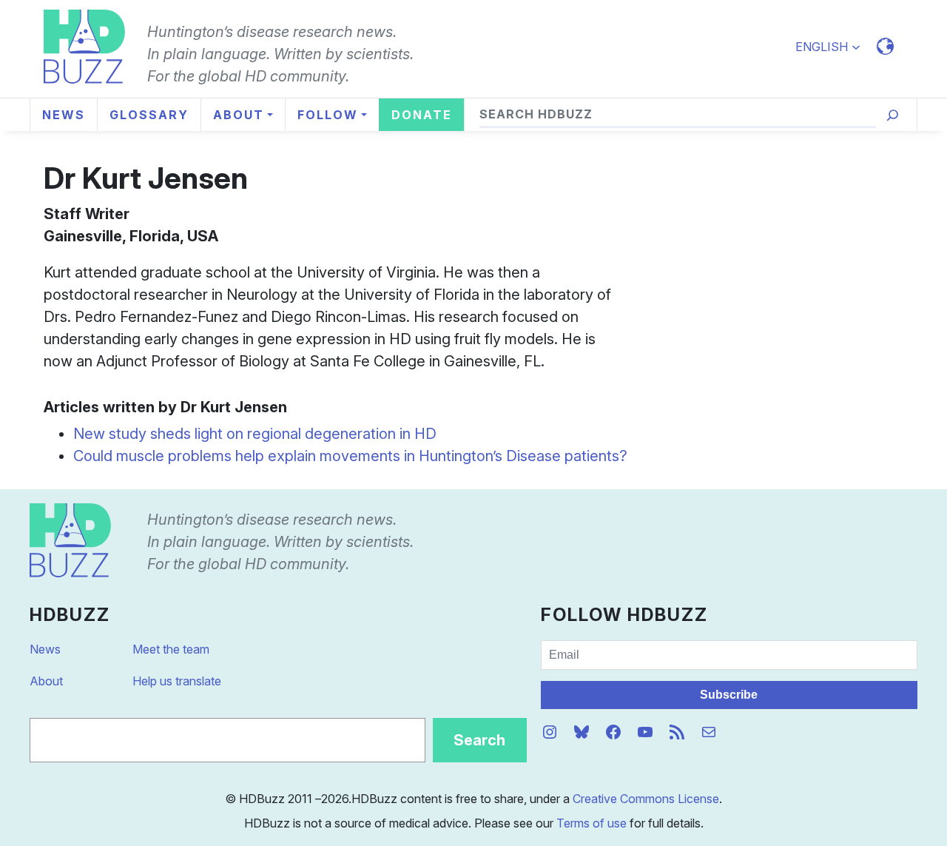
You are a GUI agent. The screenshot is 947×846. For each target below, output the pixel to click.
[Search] (892, 115)
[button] (834, 47)
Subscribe (729, 694)
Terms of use (591, 823)
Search (479, 740)
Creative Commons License (646, 798)
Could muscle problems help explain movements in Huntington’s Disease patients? (350, 456)
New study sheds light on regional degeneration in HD (255, 434)
